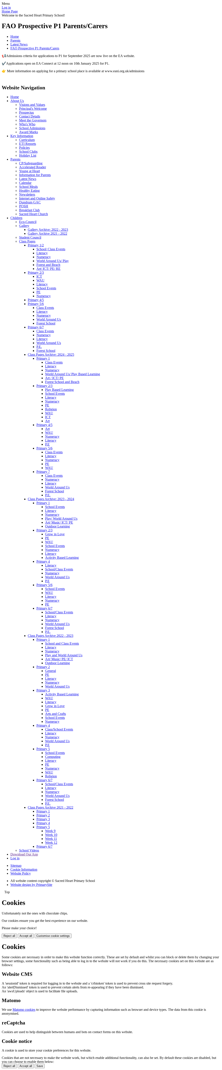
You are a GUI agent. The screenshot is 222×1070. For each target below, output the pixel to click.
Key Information (21, 136)
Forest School (45, 323)
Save (39, 1066)
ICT (39, 276)
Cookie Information (23, 869)
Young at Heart (29, 171)
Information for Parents (35, 175)
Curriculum (27, 140)
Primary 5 (43, 749)
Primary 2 (43, 667)
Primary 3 (43, 690)
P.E (47, 444)
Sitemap (15, 865)
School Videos (29, 850)
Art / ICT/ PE (54, 378)
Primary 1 (43, 358)
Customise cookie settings (53, 935)
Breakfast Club (29, 210)
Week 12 (51, 842)
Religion (51, 409)
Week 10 (51, 835)
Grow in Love (55, 534)
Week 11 (51, 839)
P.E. (39, 347)
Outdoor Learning (57, 526)
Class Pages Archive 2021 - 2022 (50, 807)
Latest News (19, 44)
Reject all (9, 935)
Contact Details (29, 116)
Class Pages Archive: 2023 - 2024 (51, 499)
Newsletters (27, 194)
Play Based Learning (59, 390)
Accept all (26, 935)
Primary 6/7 (36, 327)
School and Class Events (62, 643)
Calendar (25, 183)
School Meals (28, 186)
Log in (6, 7)
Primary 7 (43, 472)
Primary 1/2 (36, 245)
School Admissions (32, 128)
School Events (46, 288)
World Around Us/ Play (52, 261)
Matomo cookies (24, 1009)
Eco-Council (27, 222)
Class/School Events (59, 729)
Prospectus (26, 112)
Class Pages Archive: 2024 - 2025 (51, 354)
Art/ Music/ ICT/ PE (59, 522)
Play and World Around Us (63, 655)
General (50, 671)
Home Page (10, 11)
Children (16, 218)
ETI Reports (27, 144)
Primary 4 (43, 561)
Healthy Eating (29, 190)
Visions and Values (32, 105)
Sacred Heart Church (33, 214)
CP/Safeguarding (30, 163)
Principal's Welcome (33, 108)
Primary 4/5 (36, 300)
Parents (15, 40)
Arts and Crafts (55, 714)
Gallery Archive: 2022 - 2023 (48, 229)
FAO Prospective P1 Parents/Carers (34, 48)
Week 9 (50, 831)
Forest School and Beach (62, 382)
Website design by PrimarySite (31, 884)
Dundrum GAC (30, 202)
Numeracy (43, 257)
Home (14, 36)
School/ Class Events (50, 249)
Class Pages (27, 241)
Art (47, 421)
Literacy (42, 253)
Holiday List (27, 155)
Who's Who (27, 124)
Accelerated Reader (32, 167)
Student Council (30, 237)
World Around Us (48, 319)
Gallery (24, 226)
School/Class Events (59, 569)
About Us (17, 101)
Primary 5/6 (36, 304)
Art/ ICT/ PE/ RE (48, 268)
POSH (23, 206)
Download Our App (24, 854)
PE (38, 292)
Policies (24, 147)
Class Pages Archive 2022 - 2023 (50, 635)
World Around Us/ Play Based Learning (72, 374)
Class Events (45, 308)
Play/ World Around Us (61, 518)
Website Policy (20, 873)
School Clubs (28, 151)
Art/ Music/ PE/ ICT (59, 659)
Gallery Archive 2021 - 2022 (47, 233)
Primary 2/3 (36, 272)
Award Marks (28, 132)
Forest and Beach (48, 265)
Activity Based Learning (62, 557)
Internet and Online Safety (37, 198)
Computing (52, 757)
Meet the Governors (32, 120)
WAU (40, 280)
